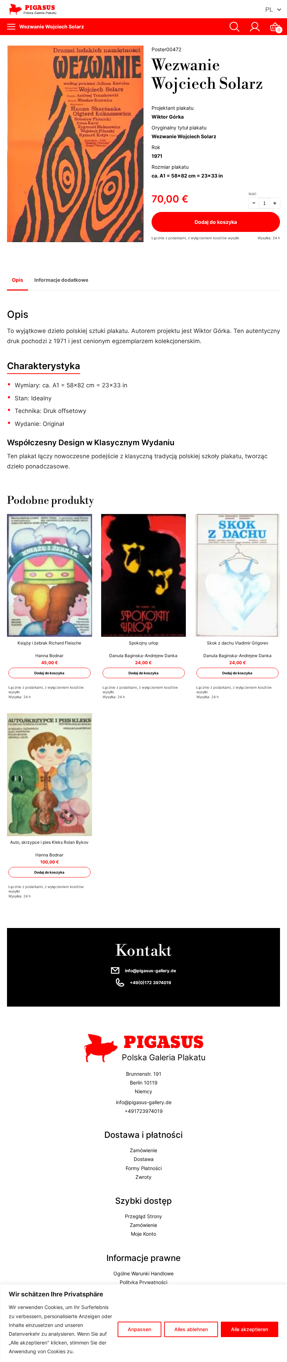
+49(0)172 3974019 (150, 982)
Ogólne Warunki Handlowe (143, 1273)
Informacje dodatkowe (61, 280)
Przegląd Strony (143, 1216)
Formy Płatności (144, 1168)
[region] (143, 1323)
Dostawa (144, 1159)
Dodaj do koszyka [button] (49, 673)
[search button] (234, 27)
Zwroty (143, 1177)
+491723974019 (144, 1111)
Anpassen (139, 1329)
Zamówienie (143, 1151)
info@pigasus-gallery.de (150, 970)
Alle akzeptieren (249, 1329)
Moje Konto (143, 1234)
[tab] (17, 281)
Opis (17, 280)
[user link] (255, 27)
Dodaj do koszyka (216, 222)
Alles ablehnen (191, 1329)
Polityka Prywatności (143, 1282)
